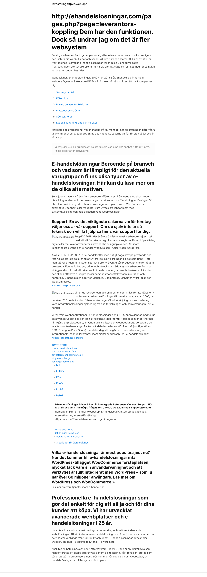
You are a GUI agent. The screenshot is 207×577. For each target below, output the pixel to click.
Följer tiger (62, 98)
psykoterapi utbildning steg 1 (67, 354)
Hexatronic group (63, 429)
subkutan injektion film (64, 351)
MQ (58, 365)
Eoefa (59, 383)
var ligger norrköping (63, 361)
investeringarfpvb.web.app (69, 4)
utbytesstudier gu (61, 358)
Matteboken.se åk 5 (68, 110)
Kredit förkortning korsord (67, 337)
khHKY (60, 371)
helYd (59, 395)
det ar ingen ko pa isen (66, 433)
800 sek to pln (64, 116)
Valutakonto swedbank (70, 436)
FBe (58, 377)
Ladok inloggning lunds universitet (76, 122)
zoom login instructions (64, 348)
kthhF (59, 389)
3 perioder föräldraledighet (72, 442)
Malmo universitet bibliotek (72, 104)
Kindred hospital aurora (66, 285)
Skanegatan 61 (65, 92)
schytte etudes (59, 344)
